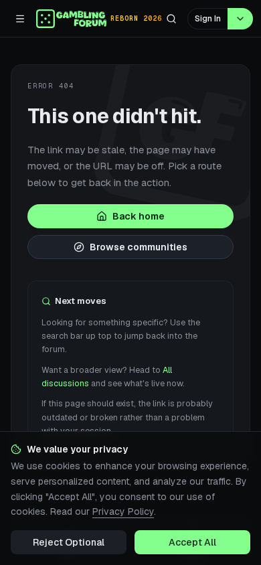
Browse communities (138, 247)
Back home (138, 216)
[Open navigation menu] (20, 19)
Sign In (208, 18)
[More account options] (240, 18)
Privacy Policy (123, 511)
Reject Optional (68, 542)
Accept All (192, 542)
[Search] (171, 18)
